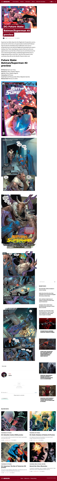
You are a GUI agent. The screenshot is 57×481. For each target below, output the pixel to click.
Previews (14, 22)
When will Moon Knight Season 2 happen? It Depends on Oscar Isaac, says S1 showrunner (46, 300)
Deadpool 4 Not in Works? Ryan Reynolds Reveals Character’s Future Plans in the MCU (46, 306)
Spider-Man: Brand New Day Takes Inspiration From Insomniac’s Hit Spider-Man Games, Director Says (47, 294)
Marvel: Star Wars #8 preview (38, 466)
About (22, 478)
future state (4, 366)
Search (55, 282)
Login (35, 392)
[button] (52, 2)
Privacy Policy (33, 478)
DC (10, 22)
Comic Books (5, 22)
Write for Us (26, 478)
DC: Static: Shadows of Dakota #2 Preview (42, 435)
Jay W (9, 375)
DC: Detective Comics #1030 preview (12, 435)
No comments (17, 38)
